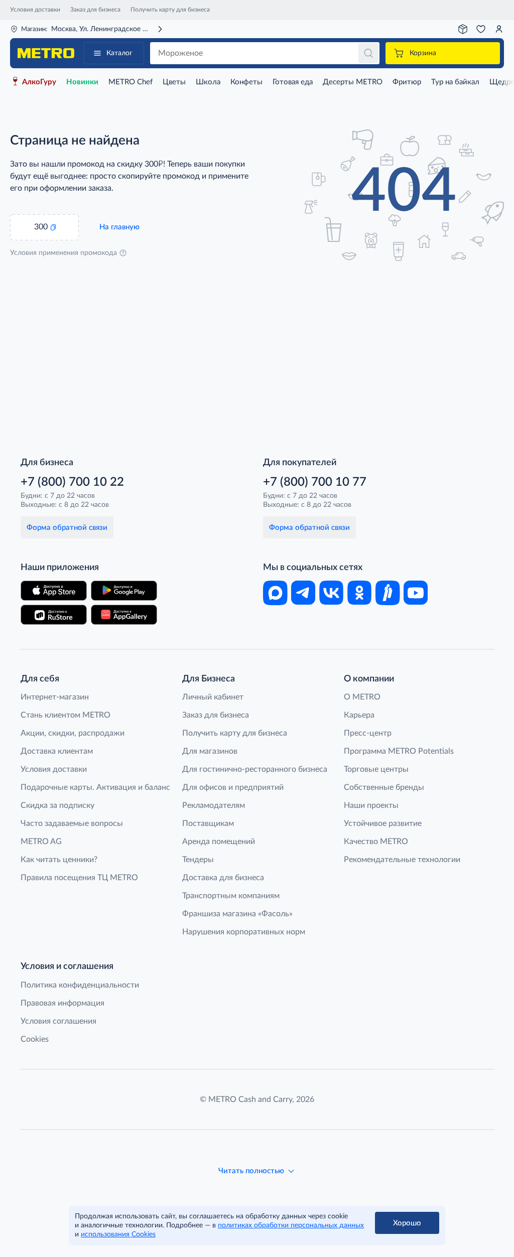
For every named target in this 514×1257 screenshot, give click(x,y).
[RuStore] (54, 615)
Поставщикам (208, 823)
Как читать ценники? (59, 860)
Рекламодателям (213, 805)
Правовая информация (62, 1003)
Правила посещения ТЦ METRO (79, 878)
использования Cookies (118, 1234)
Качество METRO (376, 841)
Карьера (359, 715)
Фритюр (407, 82)
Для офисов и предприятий (233, 787)
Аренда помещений (218, 841)
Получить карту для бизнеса (170, 10)
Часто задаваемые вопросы (72, 823)
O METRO (362, 697)
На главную (119, 227)
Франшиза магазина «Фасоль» (237, 914)
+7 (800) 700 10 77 (314, 482)
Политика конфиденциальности (80, 985)
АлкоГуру (39, 82)
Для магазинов (209, 751)
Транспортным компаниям (231, 896)
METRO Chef (130, 82)
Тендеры (198, 860)
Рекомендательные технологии (402, 860)
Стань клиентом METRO (65, 715)
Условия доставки (35, 10)
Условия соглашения (58, 1021)
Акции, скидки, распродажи (72, 733)
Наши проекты (371, 805)
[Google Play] (124, 591)
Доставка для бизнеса (223, 878)
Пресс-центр (368, 733)
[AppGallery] (124, 615)
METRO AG (41, 841)
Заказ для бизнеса (95, 10)
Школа (208, 82)
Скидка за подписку (57, 805)
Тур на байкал (455, 82)
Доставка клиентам (57, 751)
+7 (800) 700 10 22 (72, 482)
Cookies (35, 1039)
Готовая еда (293, 82)
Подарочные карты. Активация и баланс (95, 787)
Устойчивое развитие (383, 823)
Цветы (174, 82)
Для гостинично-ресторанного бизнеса (254, 769)
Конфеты (246, 82)
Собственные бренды (384, 787)
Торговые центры (376, 769)
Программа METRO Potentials (399, 751)
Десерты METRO (352, 82)
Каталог (119, 53)
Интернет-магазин (55, 697)
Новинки (82, 82)
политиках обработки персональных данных (291, 1225)
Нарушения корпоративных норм (243, 932)
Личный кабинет (212, 697)
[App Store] (54, 591)
